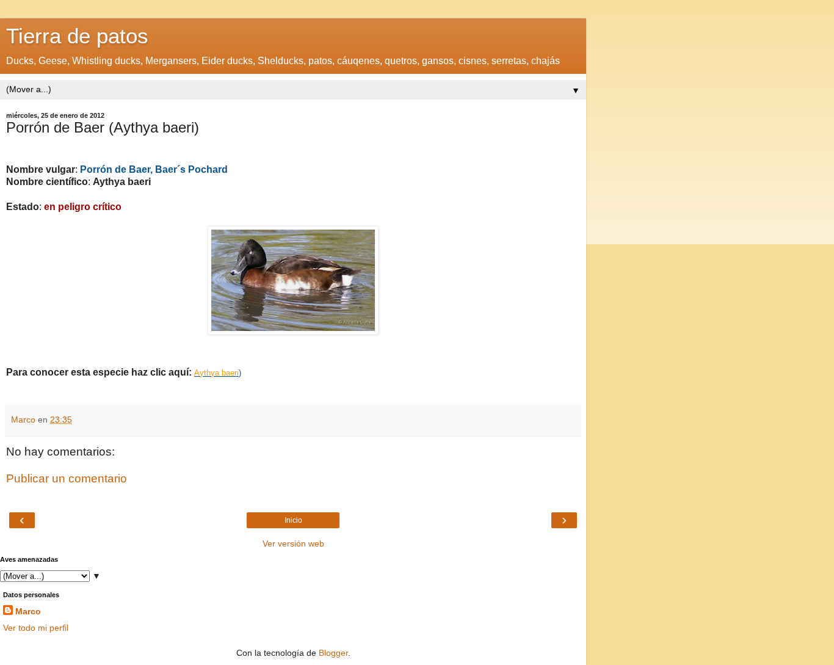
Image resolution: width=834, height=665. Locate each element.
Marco (28, 611)
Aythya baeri (216, 372)
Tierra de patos (77, 36)
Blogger (333, 653)
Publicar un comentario (66, 478)
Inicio (293, 520)
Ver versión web (293, 543)
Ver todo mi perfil (35, 628)
